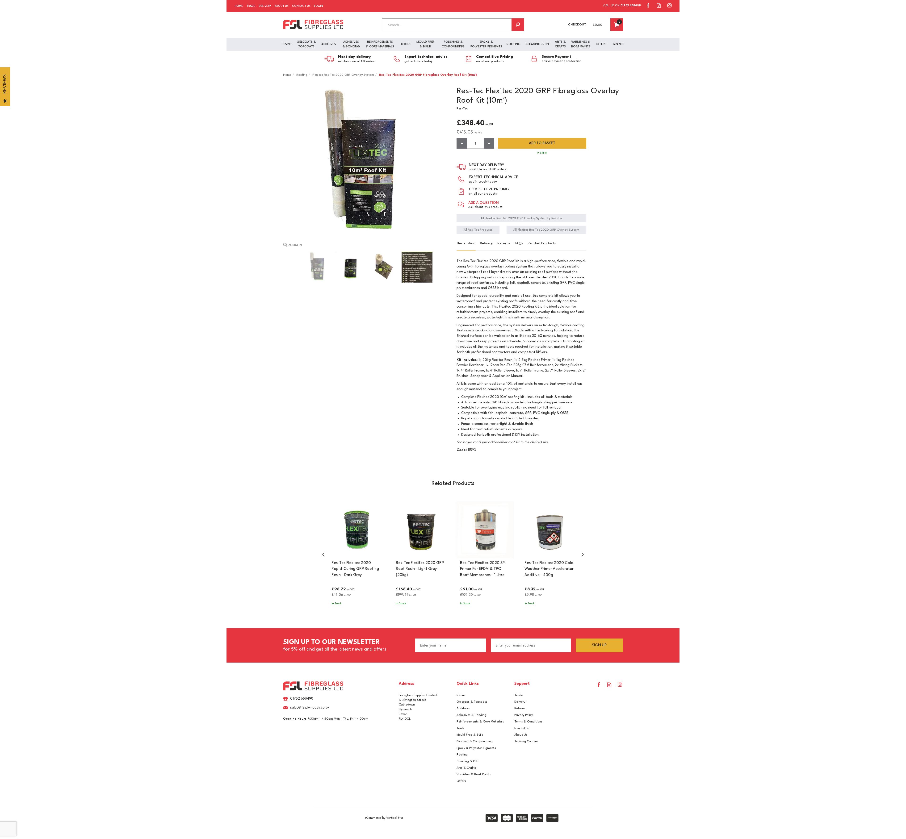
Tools (460, 728)
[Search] (518, 24)
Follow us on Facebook (648, 5)
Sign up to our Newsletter (334, 645)
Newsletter (522, 728)
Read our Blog (659, 5)
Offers (461, 781)
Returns (503, 243)
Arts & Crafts (466, 767)
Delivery (486, 243)
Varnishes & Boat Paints (474, 774)
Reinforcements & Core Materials (480, 721)
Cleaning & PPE (467, 761)
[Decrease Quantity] (462, 143)
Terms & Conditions (528, 721)
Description (466, 243)
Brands (618, 44)
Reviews (5, 84)
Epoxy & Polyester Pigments (476, 748)
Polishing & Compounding (475, 741)
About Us (520, 734)
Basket (616, 24)
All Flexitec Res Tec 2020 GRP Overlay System (546, 229)
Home (239, 6)
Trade (518, 695)
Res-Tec (462, 108)
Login (318, 6)
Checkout (577, 24)
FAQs (519, 243)
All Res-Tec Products (478, 229)
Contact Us (301, 6)
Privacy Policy (523, 715)
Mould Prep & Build (470, 734)
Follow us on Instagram (669, 5)
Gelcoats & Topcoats (472, 701)
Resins (461, 695)
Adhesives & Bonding (471, 715)
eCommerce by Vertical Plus (384, 817)
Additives (463, 708)
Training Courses (526, 741)
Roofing (462, 754)
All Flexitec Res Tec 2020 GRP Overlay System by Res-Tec (521, 218)
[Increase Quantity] (489, 143)
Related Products (542, 243)
